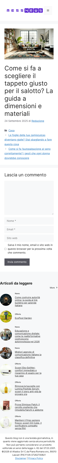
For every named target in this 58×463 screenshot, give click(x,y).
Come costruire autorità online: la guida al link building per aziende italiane (27, 301)
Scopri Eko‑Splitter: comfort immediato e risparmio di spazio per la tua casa (28, 371)
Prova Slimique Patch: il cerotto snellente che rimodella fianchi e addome (29, 407)
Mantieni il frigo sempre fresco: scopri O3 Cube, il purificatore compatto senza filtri (28, 424)
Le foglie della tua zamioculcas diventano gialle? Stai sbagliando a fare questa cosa (28, 140)
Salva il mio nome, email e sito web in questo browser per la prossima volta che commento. (30, 248)
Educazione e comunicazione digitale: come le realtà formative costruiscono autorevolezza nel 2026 (27, 336)
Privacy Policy (35, 458)
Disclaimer (20, 458)
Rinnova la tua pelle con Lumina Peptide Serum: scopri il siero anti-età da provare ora (28, 390)
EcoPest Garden (23, 318)
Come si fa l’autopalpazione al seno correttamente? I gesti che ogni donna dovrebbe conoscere (27, 153)
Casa (11, 130)
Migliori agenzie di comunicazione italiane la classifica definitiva (28, 354)
